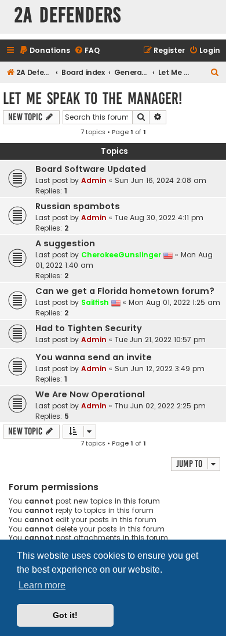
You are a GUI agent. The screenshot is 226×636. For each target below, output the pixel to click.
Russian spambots (77, 206)
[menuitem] (44, 51)
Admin (94, 180)
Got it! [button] (65, 615)
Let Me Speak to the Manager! (92, 98)
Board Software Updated (90, 169)
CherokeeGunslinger (121, 255)
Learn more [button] (42, 585)
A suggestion (65, 243)
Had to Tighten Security (88, 328)
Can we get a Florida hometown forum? (124, 291)
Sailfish (95, 302)
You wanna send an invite (93, 357)
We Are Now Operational (90, 394)
